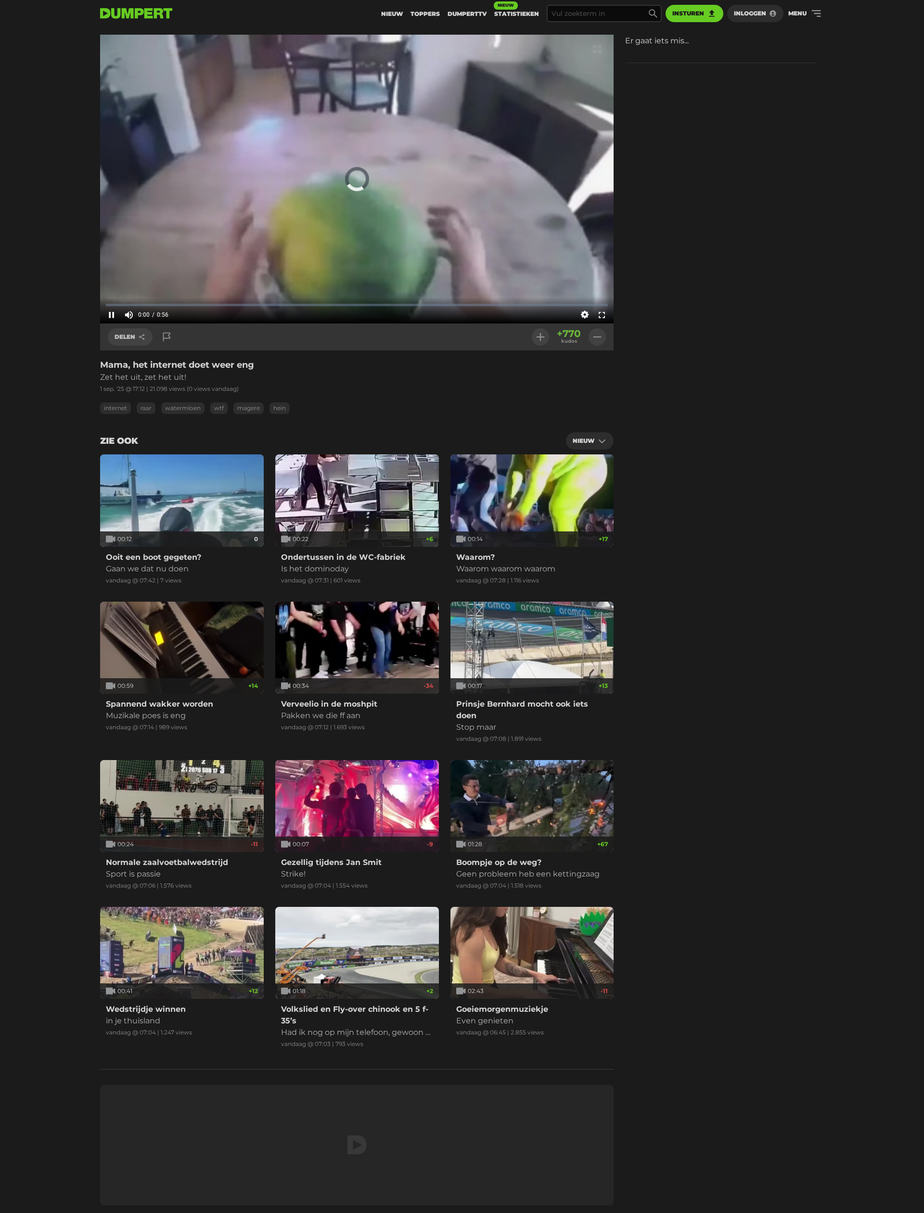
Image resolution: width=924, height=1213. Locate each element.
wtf (219, 408)
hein (279, 408)
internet (115, 408)
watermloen (183, 408)
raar (146, 408)
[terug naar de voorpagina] (136, 13)
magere (248, 408)
